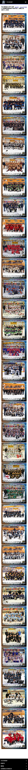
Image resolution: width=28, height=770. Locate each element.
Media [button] (2, 766)
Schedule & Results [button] (6, 768)
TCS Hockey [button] (4, 760)
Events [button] (3, 763)
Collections (23, 7)
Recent (17, 7)
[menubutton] (26, 2)
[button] (14, 23)
